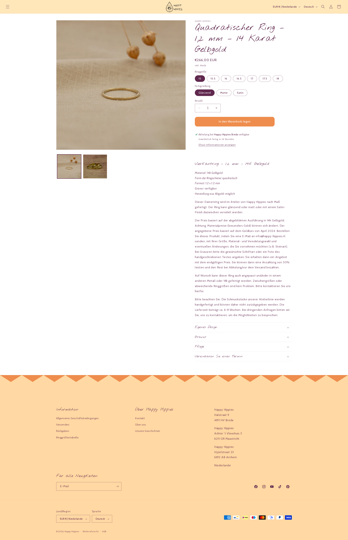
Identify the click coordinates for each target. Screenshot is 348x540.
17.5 (265, 78)
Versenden (62, 424)
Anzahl (198, 100)
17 (252, 78)
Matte (224, 92)
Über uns (140, 424)
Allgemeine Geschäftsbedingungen (77, 418)
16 (226, 78)
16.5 (239, 78)
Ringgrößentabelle (67, 437)
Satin (240, 92)
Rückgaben (62, 431)
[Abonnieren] (117, 486)
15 (200, 78)
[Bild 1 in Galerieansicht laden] (69, 166)
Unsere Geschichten (147, 431)
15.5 (213, 78)
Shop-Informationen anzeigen (217, 144)
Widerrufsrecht (91, 531)
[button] (8, 7)
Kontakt (140, 418)
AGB (104, 531)
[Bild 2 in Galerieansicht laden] (95, 166)
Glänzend (205, 92)
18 (278, 78)
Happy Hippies (72, 531)
